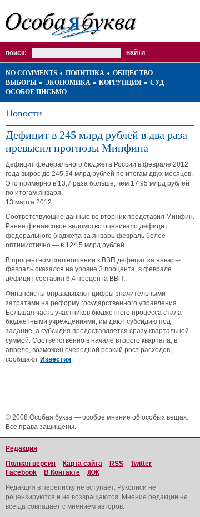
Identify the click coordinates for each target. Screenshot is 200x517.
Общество (133, 73)
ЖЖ (93, 472)
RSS (116, 463)
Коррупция (120, 82)
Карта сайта (82, 463)
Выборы (21, 82)
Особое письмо (36, 92)
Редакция (21, 448)
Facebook (21, 472)
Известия (55, 359)
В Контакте (62, 472)
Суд (157, 82)
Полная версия (31, 463)
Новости (24, 113)
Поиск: (16, 53)
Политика (85, 73)
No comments (31, 73)
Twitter (141, 463)
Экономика (68, 82)
